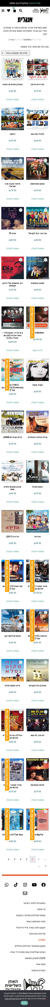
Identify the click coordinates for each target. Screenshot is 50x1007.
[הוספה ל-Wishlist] (45, 61)
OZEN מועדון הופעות (35, 958)
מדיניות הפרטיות (37, 934)
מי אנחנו (41, 909)
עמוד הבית (37, 39)
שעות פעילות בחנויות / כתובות (30, 915)
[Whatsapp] (6, 884)
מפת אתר (40, 964)
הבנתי (24, 1003)
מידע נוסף (38, 350)
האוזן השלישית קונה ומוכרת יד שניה (27, 952)
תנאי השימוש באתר (35, 921)
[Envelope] (25, 893)
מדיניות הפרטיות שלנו (13, 998)
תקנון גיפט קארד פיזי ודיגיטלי (30, 927)
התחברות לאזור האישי (34, 903)
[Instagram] (25, 884)
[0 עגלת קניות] (14, 10)
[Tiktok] (16, 884)
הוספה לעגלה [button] (37, 99)
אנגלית (19, 39)
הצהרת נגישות (38, 970)
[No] (45, 998)
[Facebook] (43, 884)
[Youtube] (34, 884)
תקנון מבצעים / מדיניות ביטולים (30, 946)
